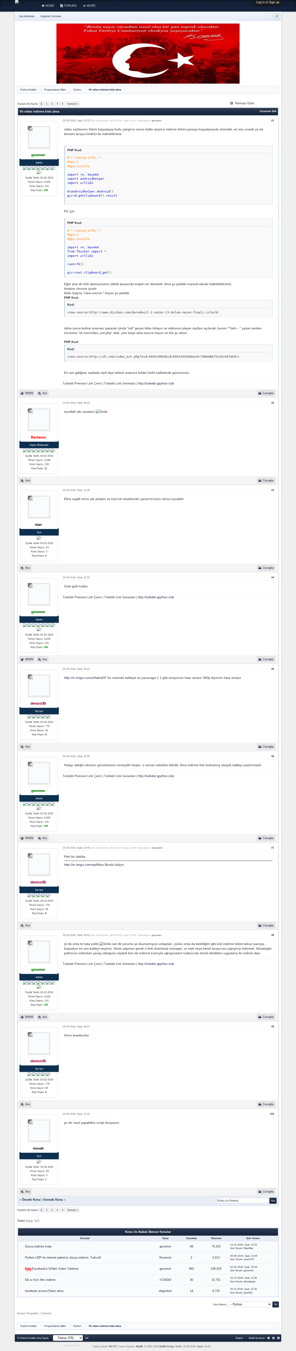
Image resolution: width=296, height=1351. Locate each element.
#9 (272, 1026)
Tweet (21, 1220)
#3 (272, 490)
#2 (272, 402)
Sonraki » (72, 103)
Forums (70, 5)
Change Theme (71, 1345)
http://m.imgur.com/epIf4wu (84, 864)
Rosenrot (165, 1257)
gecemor (156, 120)
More (91, 5)
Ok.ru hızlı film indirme (40, 1280)
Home (49, 5)
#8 (272, 935)
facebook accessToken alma (44, 1291)
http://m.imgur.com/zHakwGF (85, 678)
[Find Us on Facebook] (269, 1338)
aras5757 (249, 1259)
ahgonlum (165, 1291)
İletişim (239, 1338)
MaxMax (248, 1248)
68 (191, 1246)
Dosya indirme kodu (38, 1246)
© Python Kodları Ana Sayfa (32, 1338)
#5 (272, 669)
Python (77, 89)
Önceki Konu (31, 1199)
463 (191, 1268)
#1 (272, 120)
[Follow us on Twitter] (273, 1338)
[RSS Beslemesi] (278, 1338)
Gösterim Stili (268, 111)
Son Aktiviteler (27, 16)
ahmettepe (250, 1281)
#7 (272, 847)
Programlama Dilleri (55, 89)
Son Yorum (236, 1248)
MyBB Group (166, 1346)
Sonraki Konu (53, 1199)
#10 (272, 1113)
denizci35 (157, 848)
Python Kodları (28, 89)
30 (191, 1280)
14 (191, 1291)
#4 (272, 577)
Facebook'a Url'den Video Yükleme (55, 1268)
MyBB (139, 1346)
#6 (272, 756)
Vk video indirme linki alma (105, 89)
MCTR (112, 1346)
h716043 (165, 1280)
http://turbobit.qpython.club (156, 383)
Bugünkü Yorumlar (51, 16)
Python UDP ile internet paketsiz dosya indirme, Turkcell (63, 1257)
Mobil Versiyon (257, 1338)
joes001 (248, 1292)
